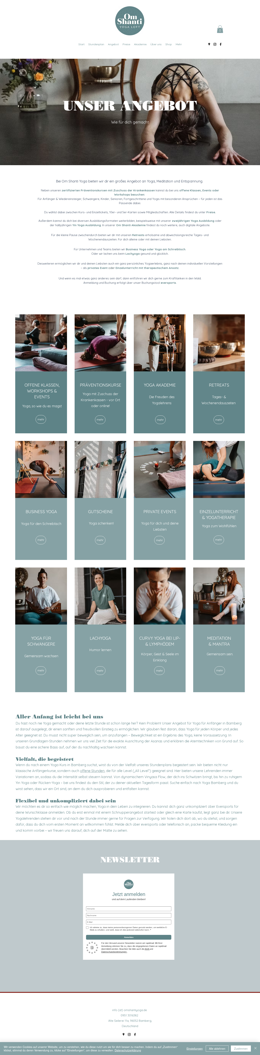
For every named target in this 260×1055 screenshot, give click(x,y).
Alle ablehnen (217, 1048)
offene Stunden (92, 771)
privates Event (98, 268)
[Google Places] (209, 44)
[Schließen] (255, 1048)
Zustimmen (241, 1048)
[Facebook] (221, 44)
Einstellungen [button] (195, 1048)
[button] (220, 29)
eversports (168, 283)
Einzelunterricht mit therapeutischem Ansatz (147, 268)
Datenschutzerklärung (128, 1050)
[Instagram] (215, 44)
